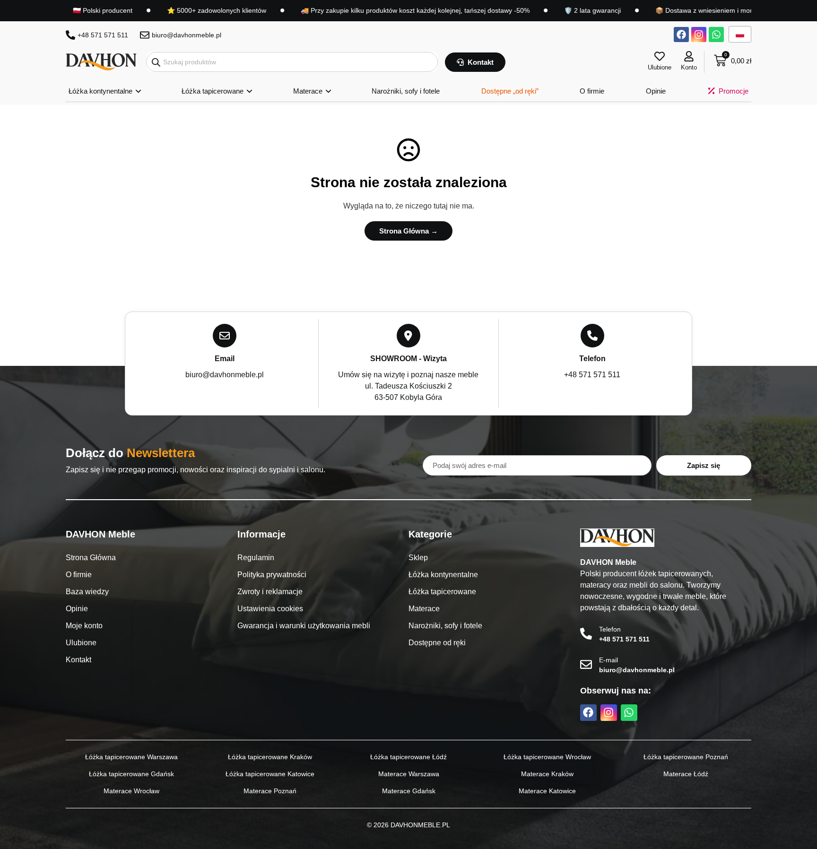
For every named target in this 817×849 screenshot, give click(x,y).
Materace (424, 609)
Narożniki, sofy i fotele (445, 626)
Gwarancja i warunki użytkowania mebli (303, 626)
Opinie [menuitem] (656, 91)
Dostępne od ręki (437, 643)
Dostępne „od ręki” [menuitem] (510, 91)
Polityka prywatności (271, 575)
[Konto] (689, 56)
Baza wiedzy (87, 592)
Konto (689, 67)
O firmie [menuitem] (592, 91)
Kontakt (78, 660)
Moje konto (84, 626)
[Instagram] (698, 34)
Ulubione (659, 67)
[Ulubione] (659, 56)
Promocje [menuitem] (733, 91)
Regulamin (255, 558)
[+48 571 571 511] (70, 35)
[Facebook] (681, 34)
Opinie (77, 609)
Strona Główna (91, 558)
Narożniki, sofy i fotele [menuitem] (406, 91)
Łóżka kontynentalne (443, 575)
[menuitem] (104, 91)
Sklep (418, 558)
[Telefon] (586, 634)
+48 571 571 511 (103, 35)
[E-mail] (586, 664)
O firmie (79, 575)
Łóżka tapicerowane (442, 592)
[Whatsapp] (716, 34)
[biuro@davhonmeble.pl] (144, 35)
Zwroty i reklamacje (270, 592)
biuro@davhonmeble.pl (186, 35)
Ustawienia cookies (270, 609)
